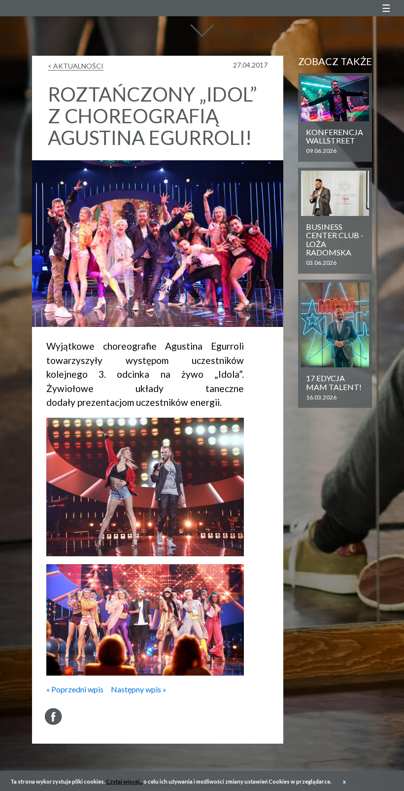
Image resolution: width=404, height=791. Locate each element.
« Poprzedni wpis (74, 689)
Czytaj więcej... (124, 781)
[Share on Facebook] (53, 716)
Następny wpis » (139, 689)
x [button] (344, 781)
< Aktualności (75, 66)
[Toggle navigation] (386, 8)
